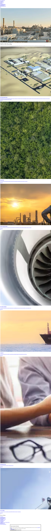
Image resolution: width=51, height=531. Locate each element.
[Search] (25, 6)
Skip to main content (2, 0)
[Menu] (25, 7)
